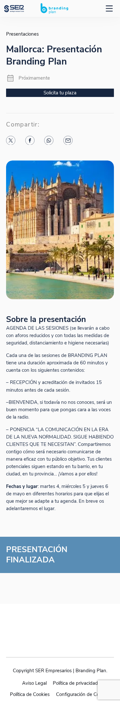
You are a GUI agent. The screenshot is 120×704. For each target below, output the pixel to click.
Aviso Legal (34, 683)
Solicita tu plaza (60, 92)
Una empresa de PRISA (60, 624)
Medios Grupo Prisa (60, 640)
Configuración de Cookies (83, 694)
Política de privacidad (75, 683)
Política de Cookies (30, 694)
